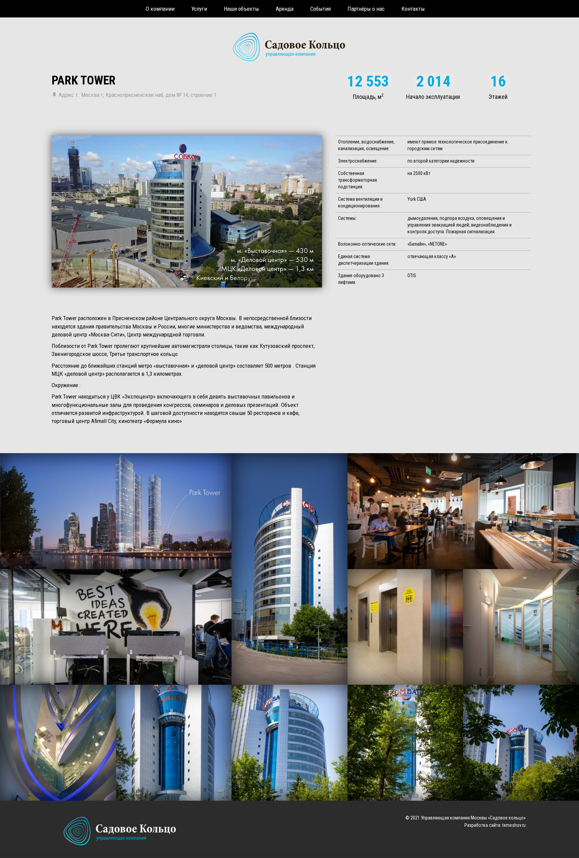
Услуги (199, 8)
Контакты (413, 8)
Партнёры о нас (366, 8)
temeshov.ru (514, 825)
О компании (160, 8)
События (320, 8)
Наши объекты (241, 8)
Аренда (285, 8)
